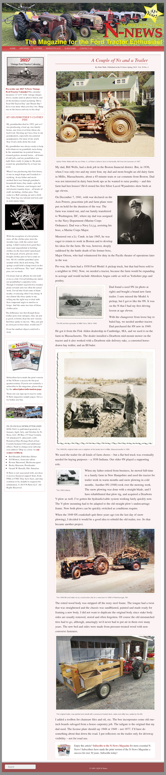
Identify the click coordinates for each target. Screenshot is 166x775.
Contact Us (86, 48)
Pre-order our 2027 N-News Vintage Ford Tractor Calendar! (23, 90)
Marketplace (53, 48)
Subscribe (70, 48)
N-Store (37, 48)
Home (13, 48)
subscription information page (27, 389)
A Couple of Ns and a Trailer (119, 60)
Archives (24, 48)
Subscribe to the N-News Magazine (111, 745)
